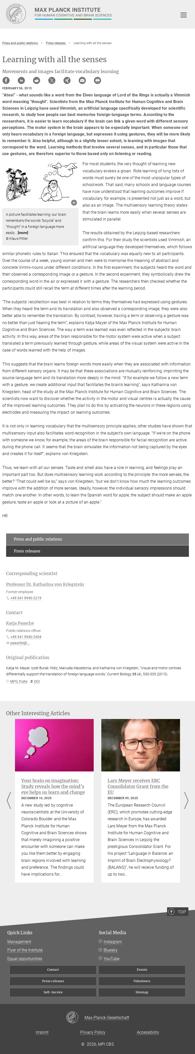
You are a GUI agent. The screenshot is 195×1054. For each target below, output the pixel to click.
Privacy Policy (92, 1032)
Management (19, 941)
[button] (74, 203)
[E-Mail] (82, 80)
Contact (53, 970)
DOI (37, 681)
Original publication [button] (27, 657)
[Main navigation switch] (183, 15)
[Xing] (67, 80)
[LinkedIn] (21, 80)
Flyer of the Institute (25, 950)
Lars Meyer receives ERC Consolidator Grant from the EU (138, 786)
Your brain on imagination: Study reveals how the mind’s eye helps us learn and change (53, 786)
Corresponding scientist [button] (31, 573)
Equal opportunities (24, 958)
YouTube (111, 958)
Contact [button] (14, 612)
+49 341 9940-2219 (25, 598)
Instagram (113, 941)
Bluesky (111, 950)
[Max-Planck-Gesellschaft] (75, 1018)
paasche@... (20, 643)
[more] (23, 233)
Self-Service (53, 992)
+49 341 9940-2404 (25, 637)
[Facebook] (6, 80)
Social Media (112, 932)
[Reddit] (36, 80)
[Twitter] (52, 80)
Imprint (42, 1032)
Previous (9, 801)
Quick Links (19, 932)
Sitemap (142, 992)
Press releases (27, 551)
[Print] (97, 80)
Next (186, 801)
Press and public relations (38, 539)
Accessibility (148, 1032)
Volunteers (142, 981)
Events (142, 970)
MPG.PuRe (18, 681)
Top (182, 911)
